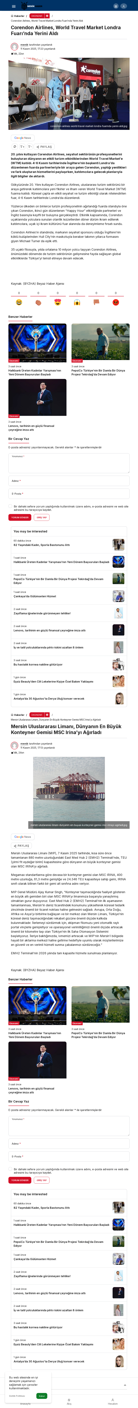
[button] (116, 6)
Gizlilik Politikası (17, 1396)
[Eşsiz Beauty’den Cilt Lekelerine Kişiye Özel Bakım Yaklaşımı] (69, 681)
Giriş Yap (42, 517)
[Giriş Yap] (123, 6)
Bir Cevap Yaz (18, 439)
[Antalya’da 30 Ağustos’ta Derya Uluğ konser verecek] (69, 698)
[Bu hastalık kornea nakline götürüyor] (69, 664)
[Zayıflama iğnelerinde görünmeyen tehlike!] (69, 613)
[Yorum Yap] (15, 147)
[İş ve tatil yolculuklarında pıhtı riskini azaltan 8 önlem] (69, 647)
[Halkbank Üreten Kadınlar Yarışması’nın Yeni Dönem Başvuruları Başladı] (37, 350)
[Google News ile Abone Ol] (22, 138)
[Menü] (13, 6)
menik (24, 44)
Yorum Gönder (19, 517)
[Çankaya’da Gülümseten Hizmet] (69, 596)
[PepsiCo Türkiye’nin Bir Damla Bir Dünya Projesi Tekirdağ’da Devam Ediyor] (101, 350)
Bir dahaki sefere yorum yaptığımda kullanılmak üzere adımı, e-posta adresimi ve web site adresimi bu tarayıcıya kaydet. (71, 508)
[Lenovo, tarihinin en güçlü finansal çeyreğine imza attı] (37, 405)
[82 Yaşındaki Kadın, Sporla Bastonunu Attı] (69, 544)
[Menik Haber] (33, 5)
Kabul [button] (42, 1396)
